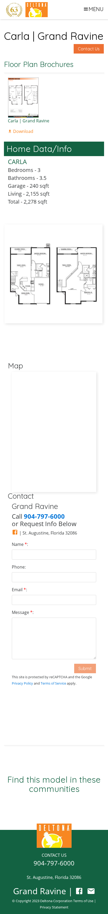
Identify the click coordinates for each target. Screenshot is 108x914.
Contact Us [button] (89, 48)
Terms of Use (83, 900)
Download (22, 131)
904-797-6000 (54, 863)
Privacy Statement (54, 907)
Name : (20, 544)
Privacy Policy (22, 683)
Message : (23, 612)
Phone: (19, 567)
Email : (19, 590)
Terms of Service (53, 683)
